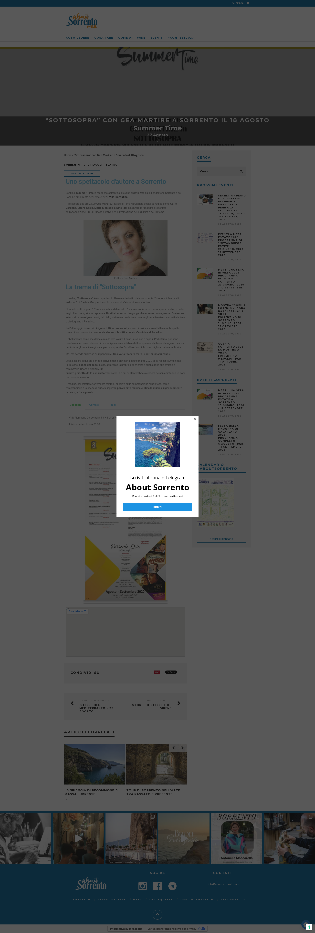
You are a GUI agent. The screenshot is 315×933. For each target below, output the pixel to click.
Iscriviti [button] (157, 507)
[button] (195, 419)
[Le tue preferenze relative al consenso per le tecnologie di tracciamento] (309, 927)
